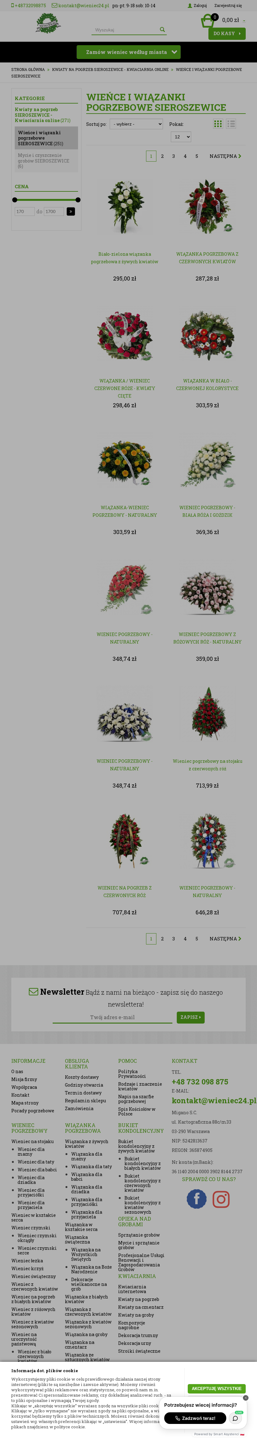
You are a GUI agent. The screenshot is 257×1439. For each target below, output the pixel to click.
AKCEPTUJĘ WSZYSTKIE (217, 1388)
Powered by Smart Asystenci (219, 1434)
